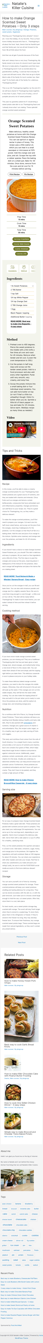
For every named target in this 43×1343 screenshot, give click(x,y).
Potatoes (30, 1255)
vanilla (27, 1265)
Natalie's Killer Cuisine (23, 5)
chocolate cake (21, 1225)
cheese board (7, 1219)
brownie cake (25, 1209)
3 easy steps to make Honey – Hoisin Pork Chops (18, 1288)
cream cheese (7, 1240)
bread (4, 1209)
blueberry (29, 1204)
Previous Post (22, 937)
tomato (18, 1265)
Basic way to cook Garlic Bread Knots (19, 1045)
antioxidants (28, 723)
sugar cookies (35, 1260)
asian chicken (6, 1204)
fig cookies (30, 1240)
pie (13, 1255)
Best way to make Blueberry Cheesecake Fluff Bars (19, 1278)
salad (15, 1260)
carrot (13, 1214)
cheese (35, 1214)
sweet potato (7, 1265)
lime (30, 1245)
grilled (4, 1245)
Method (24, 271)
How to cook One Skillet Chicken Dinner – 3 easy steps (20, 1104)
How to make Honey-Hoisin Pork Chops (20, 982)
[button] (33, 286)
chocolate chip (9, 1230)
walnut (35, 1265)
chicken (33, 1219)
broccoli (14, 1209)
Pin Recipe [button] (28, 174)
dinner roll (19, 1240)
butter (36, 1209)
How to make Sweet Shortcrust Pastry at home (17, 1305)
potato (20, 1255)
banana (18, 1204)
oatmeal (16, 1250)
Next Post (21, 943)
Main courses (7, 30)
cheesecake (21, 1219)
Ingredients (12, 271)
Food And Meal (16, 1325)
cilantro (4, 1235)
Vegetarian (16, 32)
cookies (35, 1235)
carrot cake (24, 1214)
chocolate (7, 1225)
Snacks (6, 1078)
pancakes (26, 1250)
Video (33, 271)
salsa (24, 1260)
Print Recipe (15, 174)
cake (5, 1214)
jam (24, 1245)
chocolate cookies (25, 1230)
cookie (24, 1235)
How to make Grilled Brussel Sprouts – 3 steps (17, 1302)
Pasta (36, 1250)
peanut (5, 1255)
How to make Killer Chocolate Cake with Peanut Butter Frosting (21, 1074)
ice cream (14, 1245)
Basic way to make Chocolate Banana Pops (16, 1292)
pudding (5, 1260)
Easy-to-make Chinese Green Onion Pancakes (17, 1295)
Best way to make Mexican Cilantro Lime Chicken (18, 1298)
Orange (26, 30)
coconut (14, 1235)
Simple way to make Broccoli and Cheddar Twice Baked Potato (20, 1133)
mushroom (6, 1250)
